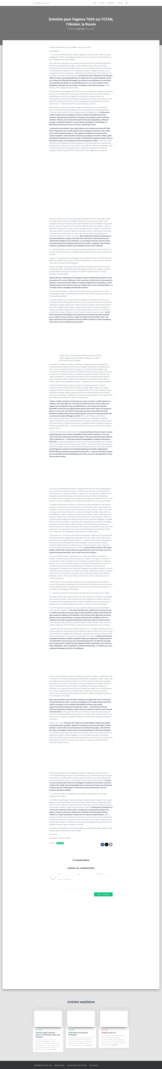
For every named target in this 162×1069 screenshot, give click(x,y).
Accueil (94, 3)
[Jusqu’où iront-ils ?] (114, 1017)
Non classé (60, 843)
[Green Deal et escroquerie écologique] (81, 1017)
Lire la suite (53, 1049)
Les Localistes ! (93, 1065)
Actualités (102, 3)
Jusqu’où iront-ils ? (108, 1033)
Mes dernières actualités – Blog (43, 1065)
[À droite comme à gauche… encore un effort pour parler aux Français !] (48, 1017)
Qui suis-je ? (120, 3)
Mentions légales (59, 1065)
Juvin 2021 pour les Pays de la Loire (77, 1065)
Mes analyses (110, 3)
